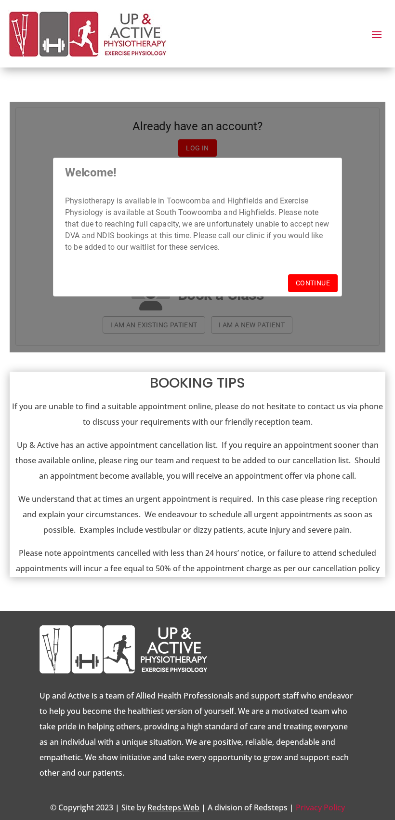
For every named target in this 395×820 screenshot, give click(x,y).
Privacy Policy (320, 807)
